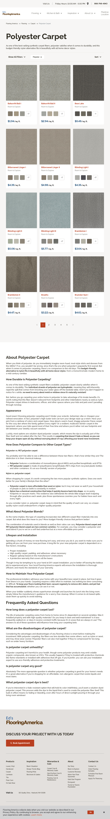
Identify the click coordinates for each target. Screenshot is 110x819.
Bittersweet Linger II (50, 167)
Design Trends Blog (33, 769)
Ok (91, 812)
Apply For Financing (95, 778)
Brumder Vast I (81, 295)
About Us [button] (89, 13)
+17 (28, 114)
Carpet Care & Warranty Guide (52, 769)
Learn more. (36, 815)
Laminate (9, 774)
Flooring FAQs (31, 772)
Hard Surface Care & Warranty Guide (54, 774)
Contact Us (92, 766)
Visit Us (46, 4)
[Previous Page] (37, 324)
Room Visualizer (32, 766)
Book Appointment (21, 743)
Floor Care (9, 780)
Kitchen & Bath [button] (53, 13)
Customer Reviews (74, 772)
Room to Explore (73, 769)
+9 (95, 114)
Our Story (71, 766)
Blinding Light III (48, 231)
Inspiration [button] (72, 13)
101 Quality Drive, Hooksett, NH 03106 (32, 793)
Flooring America (12, 23)
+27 (95, 177)
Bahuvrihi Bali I (14, 103)
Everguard (71, 782)
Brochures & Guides (33, 774)
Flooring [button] (35, 13)
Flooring (24, 23)
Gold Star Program (74, 779)
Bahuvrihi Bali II (48, 103)
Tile (7, 777)
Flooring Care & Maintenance (52, 779)
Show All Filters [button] (15, 57)
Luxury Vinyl (10, 766)
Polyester (36, 57)
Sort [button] (96, 57)
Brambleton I (81, 231)
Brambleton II (14, 295)
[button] (41, 57)
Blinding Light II (15, 231)
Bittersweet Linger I (17, 167)
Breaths (44, 295)
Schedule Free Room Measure (95, 774)
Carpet (33, 23)
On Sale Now (10, 783)
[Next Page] (73, 324)
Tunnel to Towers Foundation (74, 786)
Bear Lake (79, 103)
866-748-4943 (100, 3)
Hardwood (9, 769)
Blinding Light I (82, 167)
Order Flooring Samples (93, 770)
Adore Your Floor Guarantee (73, 775)
